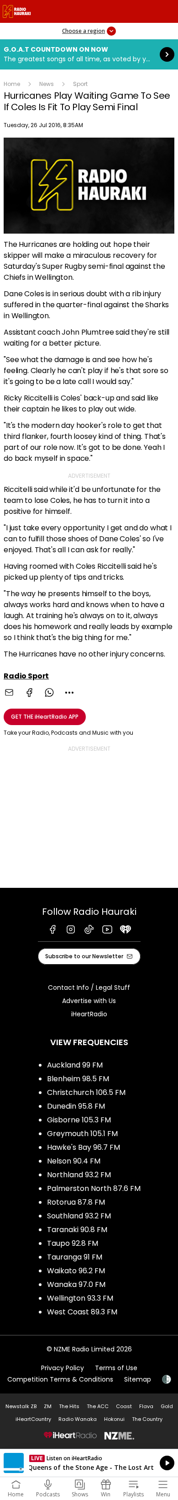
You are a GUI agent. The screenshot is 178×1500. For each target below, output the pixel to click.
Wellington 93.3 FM (80, 1298)
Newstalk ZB (21, 1406)
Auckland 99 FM (75, 1065)
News (46, 84)
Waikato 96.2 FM (76, 1270)
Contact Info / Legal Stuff (89, 987)
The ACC (98, 1406)
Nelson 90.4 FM (73, 1161)
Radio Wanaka (77, 1419)
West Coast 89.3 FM (82, 1312)
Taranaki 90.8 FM (77, 1229)
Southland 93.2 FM (79, 1216)
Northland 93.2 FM (79, 1174)
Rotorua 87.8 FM (76, 1202)
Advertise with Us (89, 1000)
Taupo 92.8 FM (72, 1243)
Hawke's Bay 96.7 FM (83, 1147)
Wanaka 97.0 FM (76, 1284)
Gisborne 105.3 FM (79, 1120)
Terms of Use (116, 1367)
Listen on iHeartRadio (89, 1463)
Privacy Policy (62, 1367)
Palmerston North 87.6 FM (94, 1188)
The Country (147, 1419)
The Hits (69, 1406)
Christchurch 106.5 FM (86, 1092)
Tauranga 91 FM (74, 1257)
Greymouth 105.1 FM (82, 1133)
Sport (80, 84)
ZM (48, 1406)
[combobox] (69, 692)
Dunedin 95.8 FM (76, 1106)
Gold (167, 1406)
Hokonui (114, 1419)
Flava (146, 1406)
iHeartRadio (89, 1014)
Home (12, 84)
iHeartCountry (33, 1419)
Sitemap (137, 1379)
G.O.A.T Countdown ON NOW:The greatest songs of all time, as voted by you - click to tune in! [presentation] (89, 54)
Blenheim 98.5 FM (78, 1078)
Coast (124, 1406)
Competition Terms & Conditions (60, 1379)
